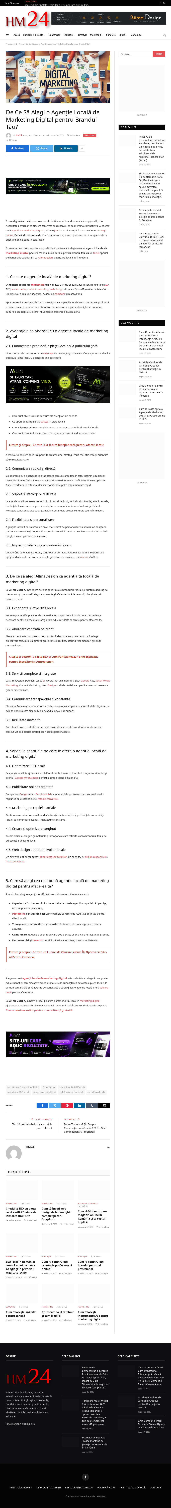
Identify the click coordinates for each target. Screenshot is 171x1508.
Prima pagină (11, 44)
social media (19, 289)
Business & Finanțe (33, 35)
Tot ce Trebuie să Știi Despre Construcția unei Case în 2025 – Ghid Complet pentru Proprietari (85, 1127)
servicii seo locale (96, 1092)
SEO (106, 284)
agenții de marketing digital (27, 230)
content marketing (38, 289)
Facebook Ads (44, 794)
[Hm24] (28, 18)
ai (44, 680)
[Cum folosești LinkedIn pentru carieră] (22, 1293)
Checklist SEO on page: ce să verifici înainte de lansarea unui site (21, 1212)
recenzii (37, 940)
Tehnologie (136, 35)
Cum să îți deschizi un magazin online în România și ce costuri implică (92, 1217)
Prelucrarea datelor (79, 1488)
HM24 (19, 135)
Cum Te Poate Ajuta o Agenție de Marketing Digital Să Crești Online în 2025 (152, 414)
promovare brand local (44, 1092)
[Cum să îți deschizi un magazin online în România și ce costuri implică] (94, 1190)
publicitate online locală (71, 1092)
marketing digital (17, 252)
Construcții (54, 35)
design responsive (95, 856)
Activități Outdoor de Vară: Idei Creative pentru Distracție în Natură (150, 367)
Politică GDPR (106, 1488)
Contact (155, 1488)
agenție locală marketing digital (23, 1087)
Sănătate (111, 35)
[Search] (164, 35)
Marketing (95, 35)
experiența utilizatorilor (53, 856)
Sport (122, 35)
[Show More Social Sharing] (81, 148)
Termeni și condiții (48, 1488)
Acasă (17, 35)
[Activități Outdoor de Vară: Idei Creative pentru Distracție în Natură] (127, 366)
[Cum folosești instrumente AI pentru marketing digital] (94, 1293)
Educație (68, 35)
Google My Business (26, 777)
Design (52, 685)
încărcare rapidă (15, 861)
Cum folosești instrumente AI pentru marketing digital (93, 1315)
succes (44, 421)
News (21, 44)
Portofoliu (18, 913)
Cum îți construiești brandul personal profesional (91, 1265)
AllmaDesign (45, 257)
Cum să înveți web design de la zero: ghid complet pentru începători (56, 1214)
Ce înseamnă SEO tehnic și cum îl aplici (58, 1314)
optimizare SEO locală (18, 1092)
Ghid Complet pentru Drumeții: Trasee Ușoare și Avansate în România (151, 390)
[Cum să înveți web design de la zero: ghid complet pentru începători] (58, 1190)
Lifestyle (82, 35)
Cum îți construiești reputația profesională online (57, 1265)
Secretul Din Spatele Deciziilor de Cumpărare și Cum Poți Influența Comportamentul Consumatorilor (58, 5)
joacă (57, 230)
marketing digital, (90, 1000)
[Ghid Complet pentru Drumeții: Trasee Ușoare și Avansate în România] (127, 389)
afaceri (84, 557)
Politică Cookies (21, 1488)
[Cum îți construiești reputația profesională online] (58, 1243)
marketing (38, 284)
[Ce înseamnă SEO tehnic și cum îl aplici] (58, 1293)
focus (96, 252)
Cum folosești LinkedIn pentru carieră (21, 1314)
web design (56, 289)
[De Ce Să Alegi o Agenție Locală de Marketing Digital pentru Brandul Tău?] (58, 77)
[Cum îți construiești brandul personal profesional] (94, 1243)
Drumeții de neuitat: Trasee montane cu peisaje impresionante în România (151, 215)
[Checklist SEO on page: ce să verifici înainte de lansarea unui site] (22, 1190)
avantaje (48, 353)
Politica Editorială (133, 1488)
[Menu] (7, 35)
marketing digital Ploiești (72, 1087)
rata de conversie (48, 798)
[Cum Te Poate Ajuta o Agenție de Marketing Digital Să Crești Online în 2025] (127, 413)
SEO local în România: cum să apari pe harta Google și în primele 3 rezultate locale (20, 1267)
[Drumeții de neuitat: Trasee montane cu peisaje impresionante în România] (127, 214)
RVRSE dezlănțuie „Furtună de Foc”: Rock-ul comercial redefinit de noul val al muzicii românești (152, 240)
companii (60, 293)
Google (85, 680)
